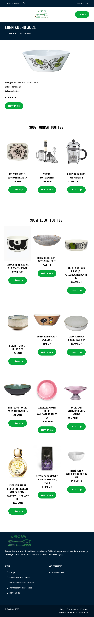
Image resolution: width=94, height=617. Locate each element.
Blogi (62, 609)
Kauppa (82, 14)
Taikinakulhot (25, 33)
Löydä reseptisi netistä (19, 577)
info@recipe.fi (82, 3)
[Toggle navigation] (8, 14)
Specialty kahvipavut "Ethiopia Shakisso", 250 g (47, 479)
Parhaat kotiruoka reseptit (21, 582)
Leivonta (11, 33)
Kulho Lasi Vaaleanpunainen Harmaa (76, 411)
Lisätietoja (14, 106)
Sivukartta (83, 612)
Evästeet (84, 609)
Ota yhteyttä (72, 609)
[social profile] (23, 3)
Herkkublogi (15, 592)
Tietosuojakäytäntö (68, 612)
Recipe (12, 572)
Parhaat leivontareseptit (20, 587)
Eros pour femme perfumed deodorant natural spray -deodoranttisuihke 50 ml (18, 492)
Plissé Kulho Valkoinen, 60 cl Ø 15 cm (76, 474)
